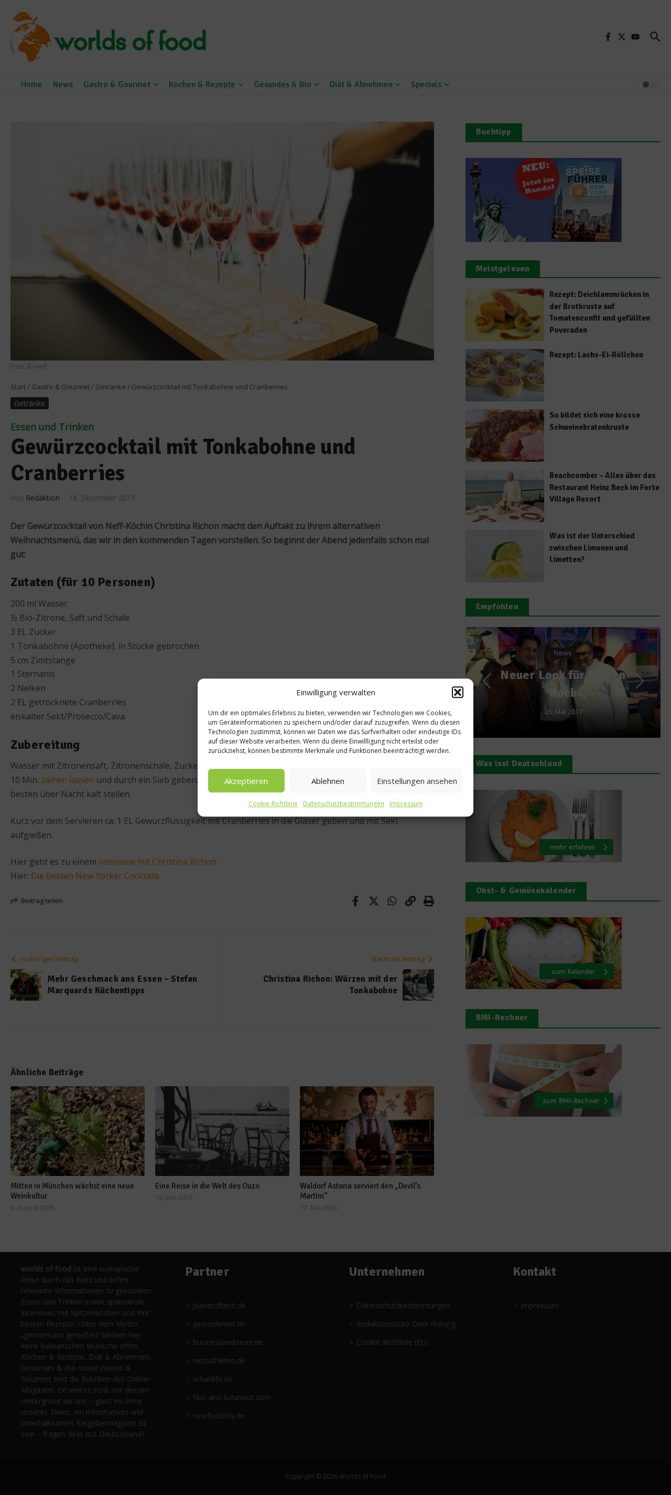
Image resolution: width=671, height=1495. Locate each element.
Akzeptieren (246, 781)
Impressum (406, 803)
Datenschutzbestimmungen (343, 803)
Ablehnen (327, 781)
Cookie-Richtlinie (273, 803)
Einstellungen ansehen (417, 781)
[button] (457, 692)
